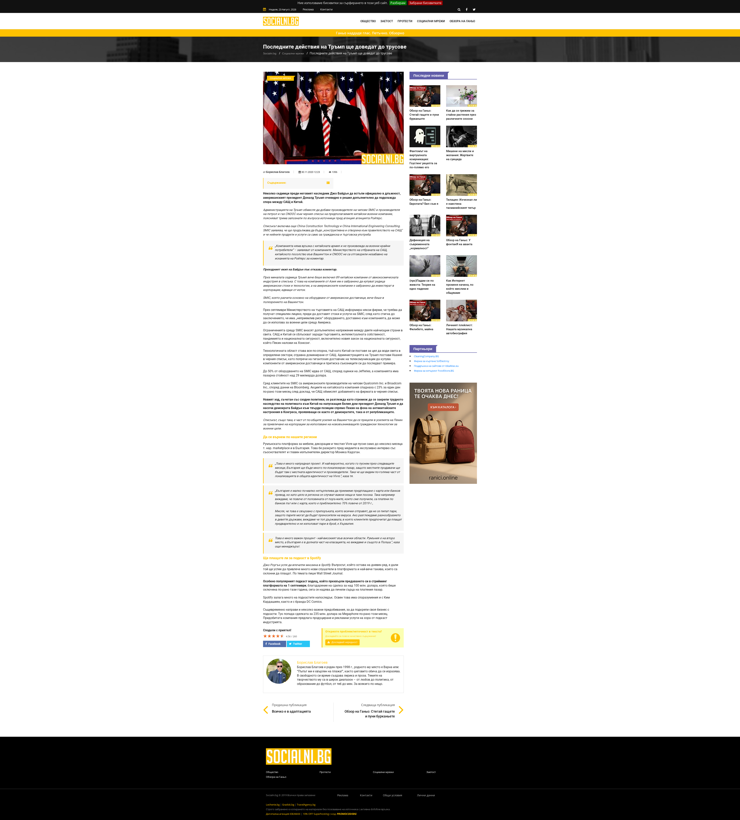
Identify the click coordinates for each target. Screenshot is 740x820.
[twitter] (474, 9)
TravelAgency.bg (306, 804)
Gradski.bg (288, 804)
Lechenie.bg (273, 804)
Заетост (386, 21)
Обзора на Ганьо (462, 21)
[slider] (273, 636)
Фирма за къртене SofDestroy (431, 361)
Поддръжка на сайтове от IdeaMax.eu (436, 366)
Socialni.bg (269, 53)
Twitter (297, 643)
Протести (405, 21)
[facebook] (466, 9)
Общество (368, 21)
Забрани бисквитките (425, 3)
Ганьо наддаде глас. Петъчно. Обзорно (370, 33)
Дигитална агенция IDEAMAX (283, 814)
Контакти (326, 9)
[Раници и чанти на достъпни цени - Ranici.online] (443, 433)
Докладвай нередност (344, 642)
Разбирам (397, 3)
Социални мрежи (431, 21)
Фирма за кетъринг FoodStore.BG (434, 370)
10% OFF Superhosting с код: (329, 814)
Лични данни (426, 795)
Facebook (274, 643)
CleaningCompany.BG (426, 356)
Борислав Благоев (278, 171)
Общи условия (392, 795)
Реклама (308, 9)
